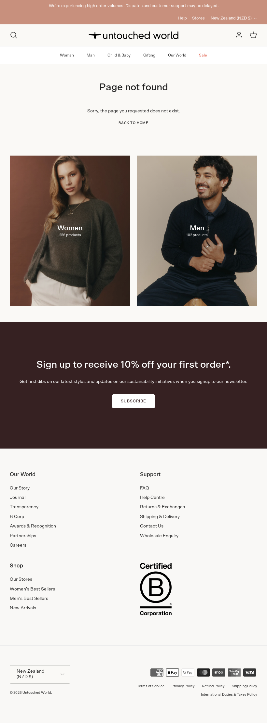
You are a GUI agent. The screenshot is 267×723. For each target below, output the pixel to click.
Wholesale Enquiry (159, 536)
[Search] (14, 35)
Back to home (133, 123)
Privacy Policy (183, 686)
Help (182, 18)
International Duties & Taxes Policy (229, 694)
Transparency (24, 507)
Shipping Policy (244, 686)
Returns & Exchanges (162, 507)
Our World (177, 55)
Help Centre (152, 497)
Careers (18, 545)
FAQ (144, 488)
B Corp (17, 516)
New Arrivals (23, 608)
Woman (67, 55)
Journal (17, 497)
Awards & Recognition (33, 526)
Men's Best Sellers (29, 598)
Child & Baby (119, 55)
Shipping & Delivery (160, 516)
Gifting (149, 55)
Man (91, 55)
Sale (203, 55)
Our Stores (21, 579)
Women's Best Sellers (32, 589)
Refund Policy (213, 686)
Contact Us (151, 526)
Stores (198, 18)
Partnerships (23, 536)
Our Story (20, 488)
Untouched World (36, 692)
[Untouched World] (133, 35)
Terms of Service (150, 686)
